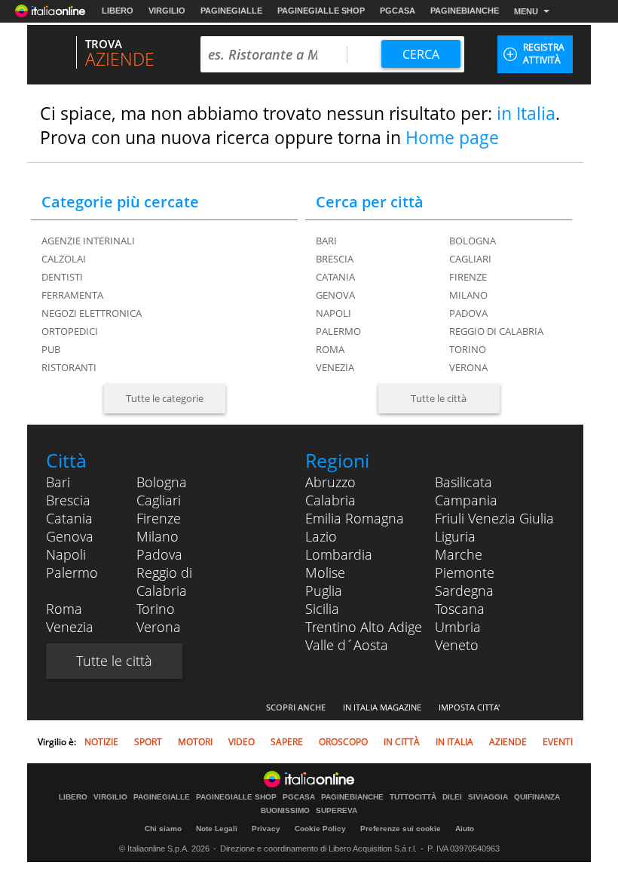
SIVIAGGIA (488, 797)
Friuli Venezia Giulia (494, 518)
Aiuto (464, 828)
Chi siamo (163, 828)
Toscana (460, 609)
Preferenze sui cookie (400, 828)
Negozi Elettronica (91, 313)
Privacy (266, 828)
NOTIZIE (101, 741)
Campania (466, 500)
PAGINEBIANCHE (464, 10)
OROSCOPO (343, 741)
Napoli (333, 313)
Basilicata (463, 482)
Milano (468, 295)
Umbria (458, 627)
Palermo (338, 331)
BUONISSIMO (285, 811)
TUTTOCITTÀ (413, 797)
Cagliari (470, 258)
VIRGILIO (166, 10)
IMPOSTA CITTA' (469, 707)
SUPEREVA (336, 811)
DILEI (452, 797)
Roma (330, 349)
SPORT (148, 741)
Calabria (330, 500)
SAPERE (287, 741)
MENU (526, 11)
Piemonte (464, 572)
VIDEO (241, 741)
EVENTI (558, 741)
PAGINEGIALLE (231, 10)
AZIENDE (508, 741)
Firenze (468, 277)
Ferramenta (72, 295)
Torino (467, 349)
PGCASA (397, 10)
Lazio (321, 536)
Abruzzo (330, 482)
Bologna (472, 240)
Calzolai (63, 258)
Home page (452, 137)
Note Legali (216, 828)
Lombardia (338, 554)
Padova (468, 313)
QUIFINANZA (537, 797)
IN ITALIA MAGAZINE (382, 707)
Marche (458, 554)
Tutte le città (439, 398)
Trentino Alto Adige (363, 627)
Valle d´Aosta (346, 645)
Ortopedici (69, 331)
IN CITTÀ (402, 741)
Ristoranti (68, 367)
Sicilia (322, 609)
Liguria (455, 536)
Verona (468, 367)
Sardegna (464, 591)
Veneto (457, 645)
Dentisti (62, 277)
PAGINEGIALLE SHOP (321, 10)
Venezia (335, 367)
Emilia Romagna (354, 518)
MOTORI (195, 741)
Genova (335, 295)
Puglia (323, 591)
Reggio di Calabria (496, 331)
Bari (326, 240)
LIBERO (117, 10)
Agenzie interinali (88, 240)
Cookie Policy (320, 828)
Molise (325, 572)
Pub (50, 349)
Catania (335, 277)
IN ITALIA (454, 741)
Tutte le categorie (164, 398)
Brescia (334, 258)
